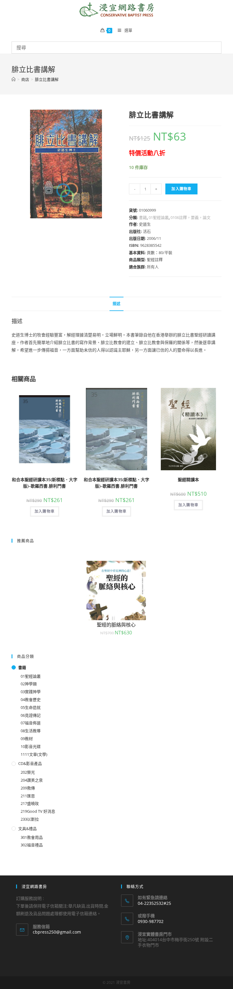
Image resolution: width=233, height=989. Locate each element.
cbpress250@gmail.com (57, 932)
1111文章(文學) (34, 754)
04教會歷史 (31, 699)
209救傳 (28, 788)
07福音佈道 (31, 723)
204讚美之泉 (32, 780)
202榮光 (28, 772)
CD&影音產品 (30, 763)
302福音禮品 (32, 845)
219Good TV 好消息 (38, 811)
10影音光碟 (31, 746)
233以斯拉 (30, 819)
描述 (116, 303)
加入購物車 (181, 188)
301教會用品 (32, 837)
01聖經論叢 (159, 217)
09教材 (27, 738)
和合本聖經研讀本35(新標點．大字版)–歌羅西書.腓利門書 (44, 483)
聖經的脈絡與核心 (116, 624)
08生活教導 (31, 730)
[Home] (13, 79)
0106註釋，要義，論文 (191, 217)
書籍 (143, 217)
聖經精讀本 (188, 479)
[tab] (116, 304)
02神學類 (29, 683)
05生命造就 (31, 707)
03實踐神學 (31, 691)
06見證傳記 (31, 715)
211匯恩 (28, 796)
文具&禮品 (27, 828)
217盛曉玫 (30, 803)
